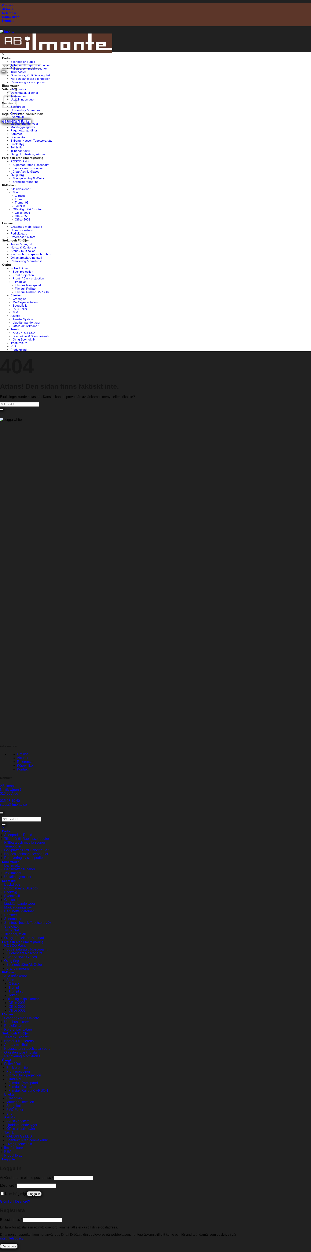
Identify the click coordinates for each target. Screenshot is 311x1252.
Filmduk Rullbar (25, 288)
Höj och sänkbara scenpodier (30, 78)
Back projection (23, 271)
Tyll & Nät (17, 147)
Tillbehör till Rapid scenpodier (30, 65)
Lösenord (8, 1185)
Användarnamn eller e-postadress (26, 1177)
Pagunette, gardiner (24, 130)
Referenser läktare (23, 237)
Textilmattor (18, 96)
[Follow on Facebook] (1, 738)
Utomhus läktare (22, 230)
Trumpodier (18, 72)
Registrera (9, 1246)
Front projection (23, 275)
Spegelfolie (20, 305)
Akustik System (23, 319)
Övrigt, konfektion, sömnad (29, 154)
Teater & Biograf (21, 244)
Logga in (34, 1194)
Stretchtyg (17, 144)
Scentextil (9, 880)
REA (14, 346)
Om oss (7, 5)
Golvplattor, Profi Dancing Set (30, 75)
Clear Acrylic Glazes (26, 171)
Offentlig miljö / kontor (27, 209)
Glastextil (17, 120)
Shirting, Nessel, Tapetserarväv (31, 140)
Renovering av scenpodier (28, 82)
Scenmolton (18, 137)
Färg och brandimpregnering (23, 157)
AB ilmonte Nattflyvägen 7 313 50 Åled (11, 789)
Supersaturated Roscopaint (31, 164)
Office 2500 (22, 216)
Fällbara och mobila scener (29, 68)
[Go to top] (1, 813)
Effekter (16, 295)
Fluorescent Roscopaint (28, 168)
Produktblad (19, 349)
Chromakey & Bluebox (25, 110)
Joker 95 (20, 206)
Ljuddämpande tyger (24, 123)
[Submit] (4, 71)
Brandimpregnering (26, 181)
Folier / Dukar (20, 268)
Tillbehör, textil (20, 150)
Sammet (16, 133)
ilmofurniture (19, 343)
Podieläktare (19, 233)
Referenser (10, 13)
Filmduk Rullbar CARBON (32, 292)
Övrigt (6, 264)
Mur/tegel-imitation (25, 302)
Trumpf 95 (22, 202)
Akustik (15, 315)
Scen (16, 192)
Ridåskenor (10, 185)
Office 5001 (22, 219)
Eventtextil (17, 117)
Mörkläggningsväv (23, 127)
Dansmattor (10, 85)
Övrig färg (17, 175)
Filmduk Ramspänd (28, 285)
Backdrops (18, 106)
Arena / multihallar (23, 251)
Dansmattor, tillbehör (24, 92)
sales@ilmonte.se (13, 804)
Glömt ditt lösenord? (15, 1201)
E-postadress (11, 1219)
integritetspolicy (11, 1238)
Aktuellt (7, 9)
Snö (15, 312)
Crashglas (19, 298)
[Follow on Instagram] (4, 738)
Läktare (7, 223)
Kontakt (8, 20)
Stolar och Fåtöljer (15, 240)
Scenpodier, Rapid (23, 61)
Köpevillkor (10, 16)
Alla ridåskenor (20, 189)
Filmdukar (19, 281)
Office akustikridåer (26, 326)
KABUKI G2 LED (24, 332)
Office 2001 (22, 212)
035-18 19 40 (10, 801)
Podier (6, 58)
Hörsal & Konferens (24, 247)
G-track (20, 195)
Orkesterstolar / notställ (26, 257)
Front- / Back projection (28, 278)
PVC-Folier (20, 309)
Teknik (15, 329)
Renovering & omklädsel (27, 261)
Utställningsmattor (23, 99)
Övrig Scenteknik (24, 339)
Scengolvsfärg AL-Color (28, 178)
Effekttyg (16, 113)
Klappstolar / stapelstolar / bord (31, 254)
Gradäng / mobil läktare (26, 226)
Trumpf (19, 199)
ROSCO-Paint (20, 161)
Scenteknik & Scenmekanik (31, 336)
